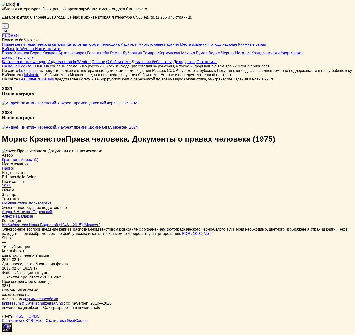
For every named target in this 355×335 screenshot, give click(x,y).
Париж (8, 168)
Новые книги (13, 44)
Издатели (129, 44)
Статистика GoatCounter (67, 321)
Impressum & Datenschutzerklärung (32, 303)
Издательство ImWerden (69, 62)
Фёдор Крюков (291, 53)
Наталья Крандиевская (256, 53)
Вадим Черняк (221, 53)
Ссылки (98, 62)
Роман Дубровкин (126, 53)
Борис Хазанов (15, 53)
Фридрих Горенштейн (90, 53)
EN (16, 36)
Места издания (193, 44)
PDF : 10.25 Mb (195, 234)
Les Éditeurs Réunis (36, 79)
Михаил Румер (194, 53)
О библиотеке (118, 62)
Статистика (206, 62)
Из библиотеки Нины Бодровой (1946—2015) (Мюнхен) (51, 225)
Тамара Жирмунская (161, 53)
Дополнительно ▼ (18, 57)
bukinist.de (28, 70)
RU (6, 31)
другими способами (40, 299)
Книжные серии (252, 44)
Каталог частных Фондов (24, 62)
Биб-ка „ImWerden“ (18, 49)
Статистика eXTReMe (21, 321)
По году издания (222, 44)
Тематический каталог (45, 44)
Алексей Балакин (17, 216)
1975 (6, 186)
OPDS (34, 316)
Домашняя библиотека (152, 62)
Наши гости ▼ (48, 49)
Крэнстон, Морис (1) (20, 160)
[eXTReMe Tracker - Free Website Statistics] (7, 331)
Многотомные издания (158, 44)
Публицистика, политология (27, 203)
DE (10, 36)
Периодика (110, 44)
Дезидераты (184, 62)
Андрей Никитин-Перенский (27, 212)
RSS (19, 316)
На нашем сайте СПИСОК (25, 66)
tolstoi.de (31, 75)
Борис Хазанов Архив (50, 53)
